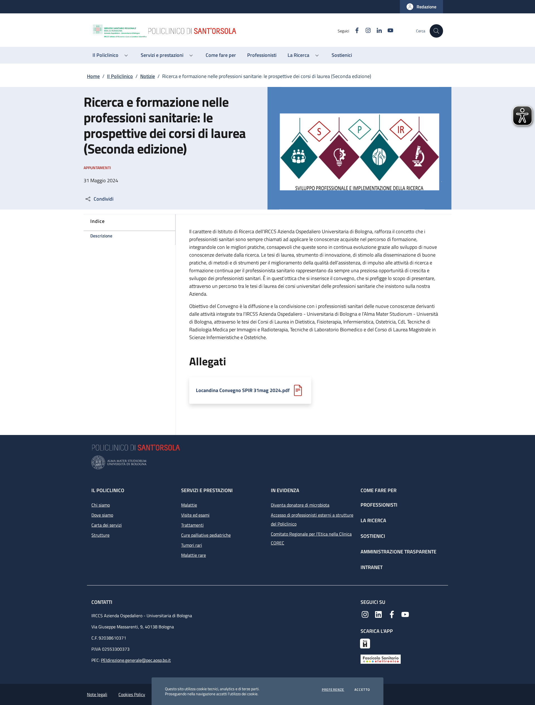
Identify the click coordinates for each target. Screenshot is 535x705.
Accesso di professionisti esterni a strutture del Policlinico (312, 519)
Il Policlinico (120, 76)
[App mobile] (365, 643)
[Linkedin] (378, 614)
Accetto (362, 689)
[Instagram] (365, 614)
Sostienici (373, 536)
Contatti (102, 602)
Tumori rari (191, 545)
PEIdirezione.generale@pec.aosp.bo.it (136, 660)
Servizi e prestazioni (207, 490)
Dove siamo (102, 515)
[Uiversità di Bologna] (267, 462)
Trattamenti (192, 525)
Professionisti (379, 505)
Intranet (372, 567)
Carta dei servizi (106, 525)
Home (93, 76)
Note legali (97, 694)
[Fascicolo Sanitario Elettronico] (381, 658)
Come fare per (379, 490)
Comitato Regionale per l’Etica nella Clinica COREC (311, 538)
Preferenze (333, 689)
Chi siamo (100, 505)
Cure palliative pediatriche (206, 535)
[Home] (215, 31)
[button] (421, 6)
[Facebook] (391, 614)
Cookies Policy (131, 694)
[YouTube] (405, 614)
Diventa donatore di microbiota (300, 505)
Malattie (189, 505)
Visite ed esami (195, 515)
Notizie (147, 76)
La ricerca (373, 520)
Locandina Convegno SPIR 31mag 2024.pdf (243, 390)
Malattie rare (193, 555)
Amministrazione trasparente (398, 551)
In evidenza (285, 490)
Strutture (100, 535)
